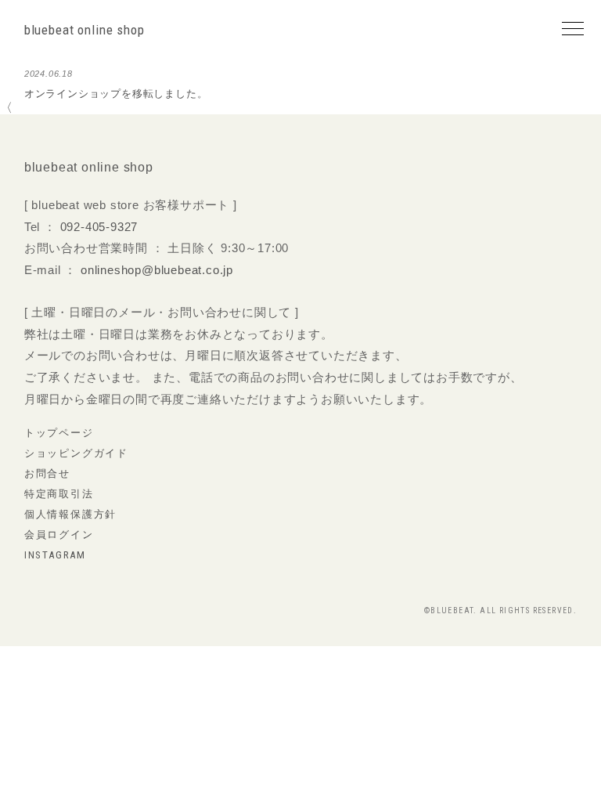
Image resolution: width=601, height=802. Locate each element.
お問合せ (47, 473)
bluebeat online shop (84, 30)
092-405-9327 (99, 226)
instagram (55, 555)
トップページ (59, 433)
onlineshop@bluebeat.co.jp (157, 269)
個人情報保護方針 (70, 514)
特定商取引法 (59, 494)
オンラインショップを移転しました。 (116, 93)
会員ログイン (59, 534)
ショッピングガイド (76, 453)
